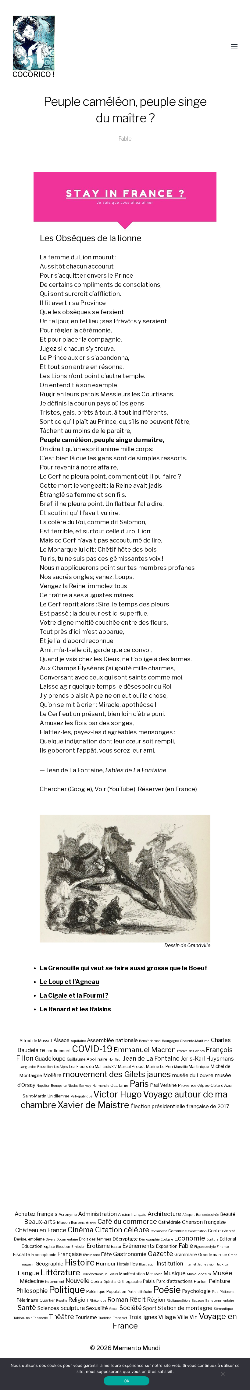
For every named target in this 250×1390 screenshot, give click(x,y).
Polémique (95, 1291)
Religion (78, 1300)
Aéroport (188, 1215)
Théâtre (61, 1317)
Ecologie (167, 1239)
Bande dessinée (207, 1215)
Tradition (105, 1318)
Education (31, 1246)
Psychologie (196, 1291)
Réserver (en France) (167, 789)
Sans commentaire (219, 1301)
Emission (78, 1247)
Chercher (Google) (66, 789)
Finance (223, 1247)
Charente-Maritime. (195, 1041)
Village (167, 1317)
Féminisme (91, 1255)
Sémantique (223, 1309)
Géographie (49, 1264)
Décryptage (125, 1239)
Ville (182, 1317)
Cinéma (80, 1229)
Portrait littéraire (139, 1292)
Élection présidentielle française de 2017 (179, 1106)
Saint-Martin (34, 1095)
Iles (134, 1264)
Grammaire (185, 1254)
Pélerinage (27, 1300)
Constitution (197, 1231)
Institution (170, 1263)
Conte (214, 1230)
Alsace (61, 1040)
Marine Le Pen (159, 1066)
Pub (215, 1292)
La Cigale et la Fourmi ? (74, 995)
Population (116, 1291)
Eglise (49, 1246)
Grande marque (212, 1254)
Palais (149, 1281)
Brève (91, 1222)
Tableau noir (22, 1318)
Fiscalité (21, 1254)
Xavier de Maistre (93, 1105)
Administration (97, 1213)
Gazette (160, 1253)
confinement (58, 1050)
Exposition (166, 1246)
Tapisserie (40, 1318)
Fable (125, 138)
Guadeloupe (50, 1058)
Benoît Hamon (150, 1041)
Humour (106, 1264)
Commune (177, 1231)
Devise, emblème (29, 1239)
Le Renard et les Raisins (75, 1009)
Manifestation (132, 1274)
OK (127, 1380)
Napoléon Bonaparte (51, 1086)
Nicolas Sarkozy (79, 1086)
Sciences (48, 1308)
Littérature (60, 1272)
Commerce (159, 1231)
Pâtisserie (227, 1292)
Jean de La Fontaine (151, 1058)
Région (156, 1299)
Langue (28, 1273)
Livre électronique (94, 1274)
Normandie (100, 1086)
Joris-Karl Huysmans (207, 1058)
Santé (26, 1307)
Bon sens (77, 1223)
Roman (117, 1299)
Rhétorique (98, 1301)
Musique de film (199, 1274)
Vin (193, 1317)
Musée (222, 1273)
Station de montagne (185, 1307)
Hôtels (123, 1264)
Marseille (181, 1067)
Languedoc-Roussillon (36, 1067)
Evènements (138, 1245)
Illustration (147, 1264)
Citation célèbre (122, 1229)
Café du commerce (127, 1221)
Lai (227, 1264)
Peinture (219, 1281)
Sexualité (97, 1308)
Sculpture (72, 1308)
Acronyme (68, 1214)
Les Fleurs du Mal (85, 1066)
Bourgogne (170, 1041)
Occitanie (119, 1085)
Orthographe (129, 1281)
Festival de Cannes (191, 1051)
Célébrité (228, 1231)
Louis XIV (110, 1067)
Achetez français (36, 1214)
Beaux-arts (40, 1221)
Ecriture (212, 1239)
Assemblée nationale (112, 1040)
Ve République (81, 1096)
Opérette (109, 1282)
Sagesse (197, 1301)
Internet (190, 1264)
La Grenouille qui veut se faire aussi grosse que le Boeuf (123, 968)
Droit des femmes (95, 1239)
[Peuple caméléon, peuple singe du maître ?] (125, 878)
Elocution (63, 1247)
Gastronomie (130, 1254)
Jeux (220, 1264)
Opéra (96, 1281)
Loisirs (113, 1274)
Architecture (164, 1213)
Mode (158, 1274)
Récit (137, 1299)
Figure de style (205, 1247)
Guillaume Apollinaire (87, 1059)
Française (69, 1254)
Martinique (199, 1066)
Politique (67, 1289)
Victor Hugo (117, 1094)
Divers (50, 1239)
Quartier (47, 1300)
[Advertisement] (125, 1160)
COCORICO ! (33, 74)
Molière (52, 1075)
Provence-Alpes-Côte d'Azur (205, 1085)
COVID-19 (92, 1049)
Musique (174, 1273)
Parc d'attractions (174, 1281)
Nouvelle (77, 1280)
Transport (120, 1318)
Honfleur (115, 1060)
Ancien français (132, 1214)
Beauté (227, 1214)
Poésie (167, 1289)
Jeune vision (207, 1264)
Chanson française (204, 1222)
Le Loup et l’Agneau (69, 981)
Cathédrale (169, 1222)
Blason (63, 1222)
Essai (116, 1246)
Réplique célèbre (178, 1301)
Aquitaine (78, 1041)
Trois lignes (142, 1317)
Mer (149, 1274)
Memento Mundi (136, 1348)
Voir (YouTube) (115, 789)
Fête (106, 1254)
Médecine (32, 1281)
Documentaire (67, 1239)
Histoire (80, 1263)
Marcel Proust (131, 1066)
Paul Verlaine (163, 1085)
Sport (149, 1308)
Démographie (149, 1239)
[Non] (222, 1374)
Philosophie (32, 1290)
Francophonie (43, 1254)
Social (113, 1309)
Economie (189, 1238)
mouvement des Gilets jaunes (117, 1074)
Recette (61, 1301)
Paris (139, 1084)
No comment (54, 1282)
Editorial (228, 1238)
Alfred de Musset (36, 1040)
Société (131, 1307)
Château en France (40, 1230)
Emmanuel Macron (145, 1049)
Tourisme (86, 1317)
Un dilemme (59, 1095)
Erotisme (98, 1246)
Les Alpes (61, 1067)
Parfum (201, 1281)
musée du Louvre (192, 1075)
